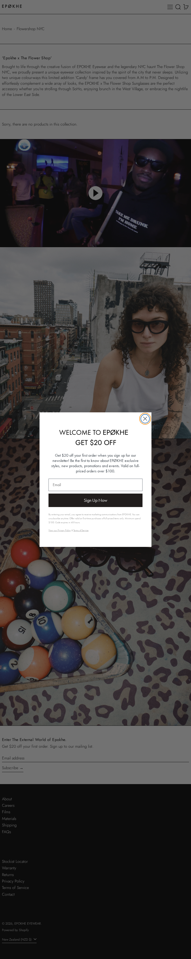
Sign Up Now (95, 500)
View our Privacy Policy (59, 530)
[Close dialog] (145, 418)
